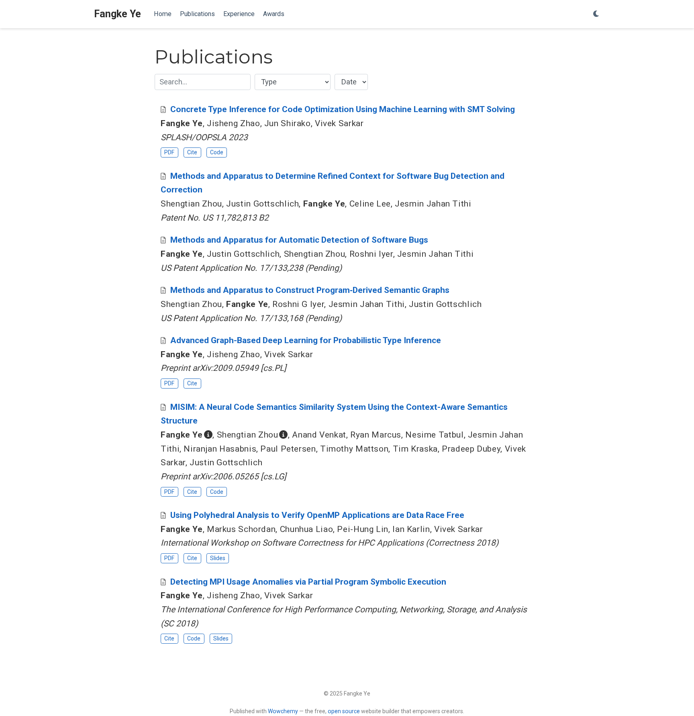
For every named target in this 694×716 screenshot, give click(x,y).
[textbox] (203, 82)
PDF (169, 152)
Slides (217, 558)
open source (344, 711)
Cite (192, 152)
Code (216, 152)
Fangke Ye (117, 14)
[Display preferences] (596, 14)
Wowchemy (283, 711)
